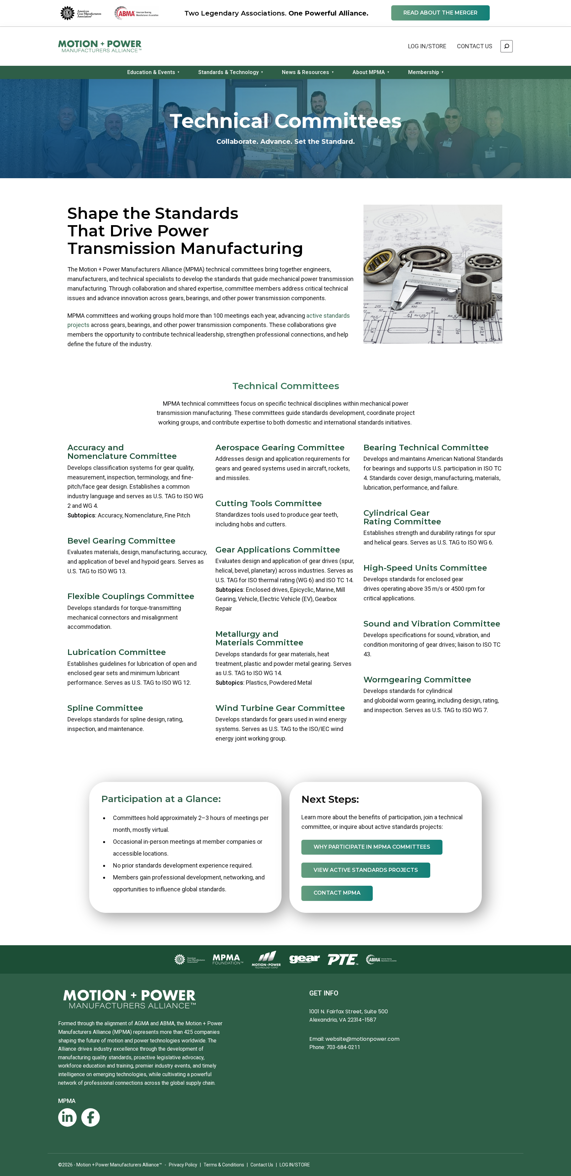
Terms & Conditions (224, 1164)
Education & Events (151, 72)
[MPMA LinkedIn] (67, 1117)
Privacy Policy (183, 1164)
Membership (423, 72)
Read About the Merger (440, 13)
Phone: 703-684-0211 (334, 1047)
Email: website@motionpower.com (354, 1039)
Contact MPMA (337, 893)
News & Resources (305, 72)
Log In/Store (427, 46)
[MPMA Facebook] (90, 1117)
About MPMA (369, 72)
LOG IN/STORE (295, 1164)
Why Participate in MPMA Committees (372, 847)
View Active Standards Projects (366, 870)
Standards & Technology (228, 72)
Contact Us (474, 46)
